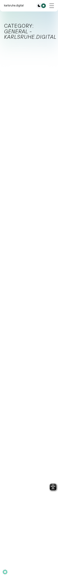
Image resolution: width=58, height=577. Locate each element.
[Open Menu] (51, 5)
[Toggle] (41, 6)
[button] (5, 572)
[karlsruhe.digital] (14, 5)
